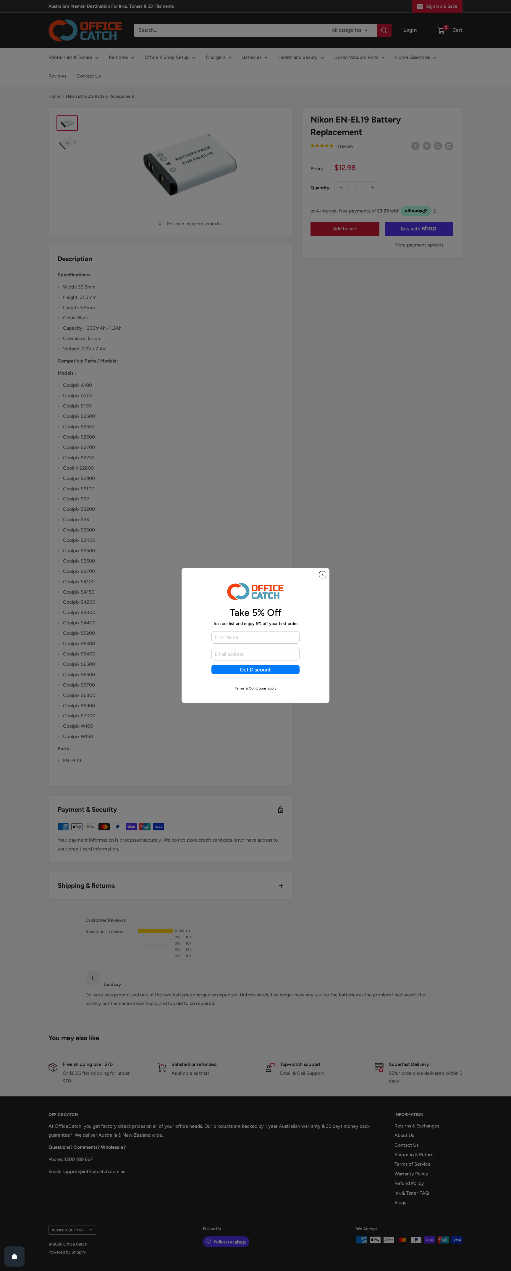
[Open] (14, 1256)
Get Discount (255, 669)
